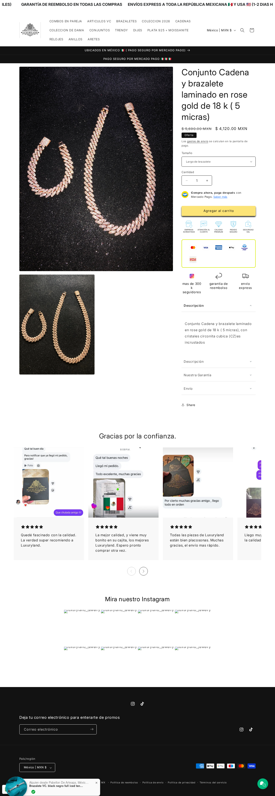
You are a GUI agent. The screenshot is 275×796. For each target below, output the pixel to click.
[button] (242, 30)
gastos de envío (197, 141)
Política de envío (153, 782)
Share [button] (190, 405)
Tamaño (187, 153)
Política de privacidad (181, 782)
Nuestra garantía (197, 375)
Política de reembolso (124, 782)
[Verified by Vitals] (33, 785)
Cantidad (188, 172)
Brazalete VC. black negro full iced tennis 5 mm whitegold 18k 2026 (56, 779)
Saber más (220, 196)
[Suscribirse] (91, 729)
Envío (188, 388)
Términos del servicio (213, 782)
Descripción (194, 306)
